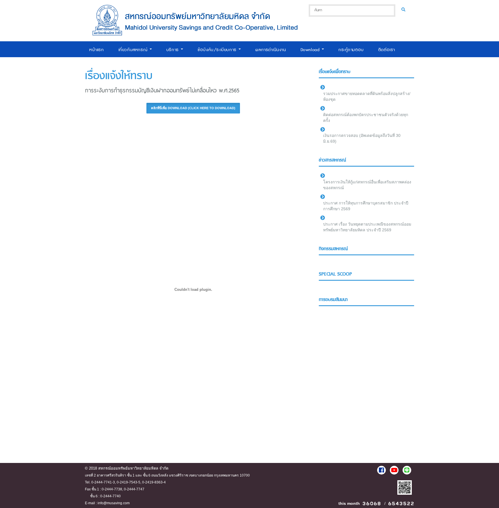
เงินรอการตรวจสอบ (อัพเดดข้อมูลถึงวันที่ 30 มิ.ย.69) (362, 138)
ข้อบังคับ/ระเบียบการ (218, 49)
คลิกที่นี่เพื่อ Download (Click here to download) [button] (193, 108)
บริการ (173, 49)
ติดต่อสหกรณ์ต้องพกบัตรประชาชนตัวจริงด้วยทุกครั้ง (365, 117)
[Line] (407, 470)
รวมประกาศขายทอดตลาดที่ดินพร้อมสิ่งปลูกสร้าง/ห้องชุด (366, 96)
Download (311, 49)
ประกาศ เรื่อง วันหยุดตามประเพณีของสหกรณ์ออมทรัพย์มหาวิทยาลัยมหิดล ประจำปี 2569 (367, 227)
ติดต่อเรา (386, 49)
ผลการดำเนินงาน (270, 49)
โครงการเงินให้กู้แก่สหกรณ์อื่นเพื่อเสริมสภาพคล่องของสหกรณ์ (367, 185)
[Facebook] (381, 470)
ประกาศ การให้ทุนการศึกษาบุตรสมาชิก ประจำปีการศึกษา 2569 (365, 206)
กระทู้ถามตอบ (351, 49)
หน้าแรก (96, 49)
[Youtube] (394, 470)
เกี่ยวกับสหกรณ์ (133, 49)
